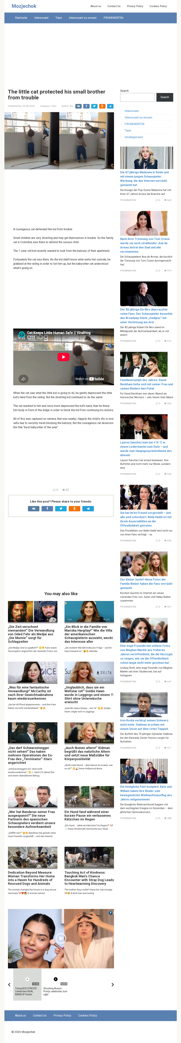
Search (124, 90)
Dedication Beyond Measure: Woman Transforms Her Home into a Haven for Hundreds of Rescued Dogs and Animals (31, 878)
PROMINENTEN (113, 17)
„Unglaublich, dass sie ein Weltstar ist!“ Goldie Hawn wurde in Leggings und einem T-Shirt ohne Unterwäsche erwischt (89, 694)
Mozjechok (24, 6)
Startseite (21, 17)
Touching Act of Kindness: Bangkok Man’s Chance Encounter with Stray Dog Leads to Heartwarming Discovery (89, 878)
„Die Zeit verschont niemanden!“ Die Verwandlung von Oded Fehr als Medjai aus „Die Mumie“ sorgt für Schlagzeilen (31, 634)
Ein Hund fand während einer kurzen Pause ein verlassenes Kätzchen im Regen (88, 815)
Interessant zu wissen (83, 17)
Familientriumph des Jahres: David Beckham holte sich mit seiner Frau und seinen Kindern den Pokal (146, 384)
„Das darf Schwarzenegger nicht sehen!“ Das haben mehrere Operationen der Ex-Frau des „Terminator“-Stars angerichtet (30, 755)
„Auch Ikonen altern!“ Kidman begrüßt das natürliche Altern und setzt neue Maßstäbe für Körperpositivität (87, 753)
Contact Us (114, 6)
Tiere (59, 17)
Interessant (41, 17)
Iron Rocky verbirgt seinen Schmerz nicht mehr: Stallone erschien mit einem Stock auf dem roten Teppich (144, 725)
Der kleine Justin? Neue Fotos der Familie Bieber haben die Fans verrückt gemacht (146, 584)
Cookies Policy (158, 6)
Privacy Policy (135, 6)
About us (95, 6)
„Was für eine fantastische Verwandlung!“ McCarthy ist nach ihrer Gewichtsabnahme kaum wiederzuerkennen (30, 693)
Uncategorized (134, 137)
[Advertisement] (90, 53)
